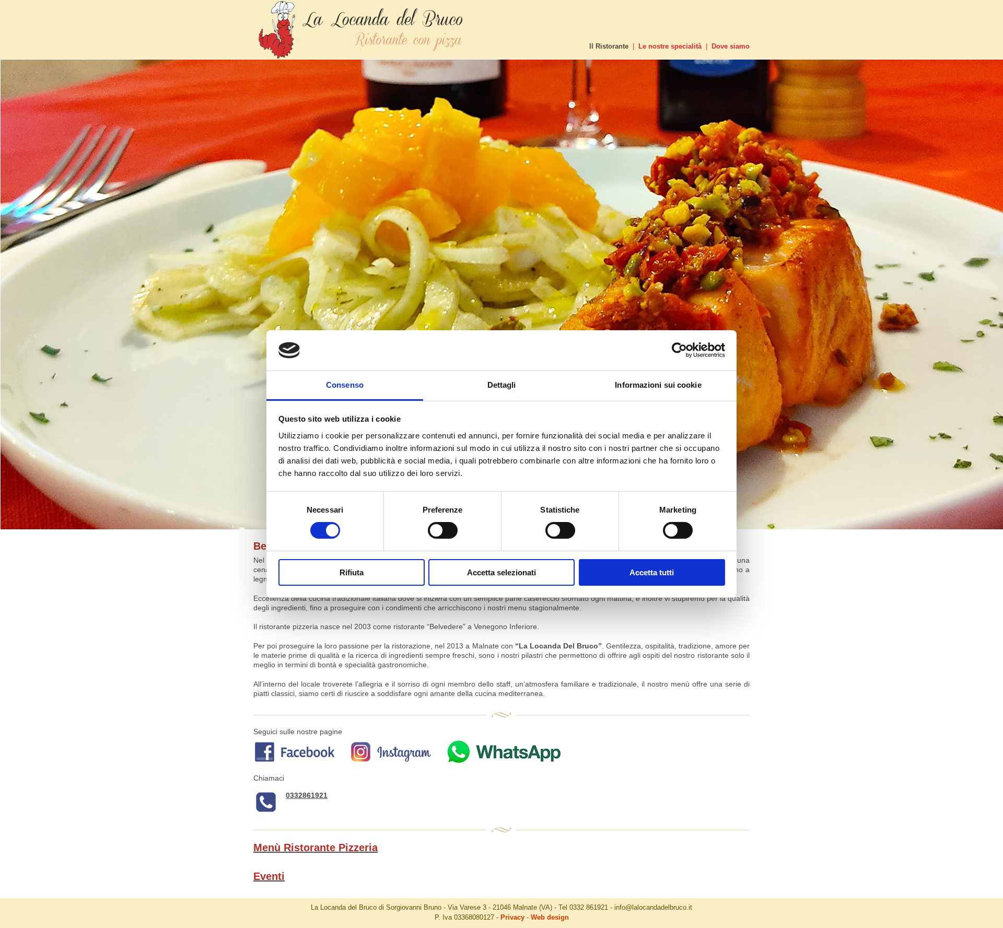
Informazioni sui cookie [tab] (658, 384)
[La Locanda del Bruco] (362, 56)
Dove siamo (731, 46)
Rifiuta (352, 572)
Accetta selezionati (501, 572)
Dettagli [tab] (501, 384)
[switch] (443, 530)
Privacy (512, 917)
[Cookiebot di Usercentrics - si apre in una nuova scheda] (679, 350)
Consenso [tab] (345, 384)
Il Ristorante (608, 46)
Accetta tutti (651, 572)
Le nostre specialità (670, 46)
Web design (550, 917)
